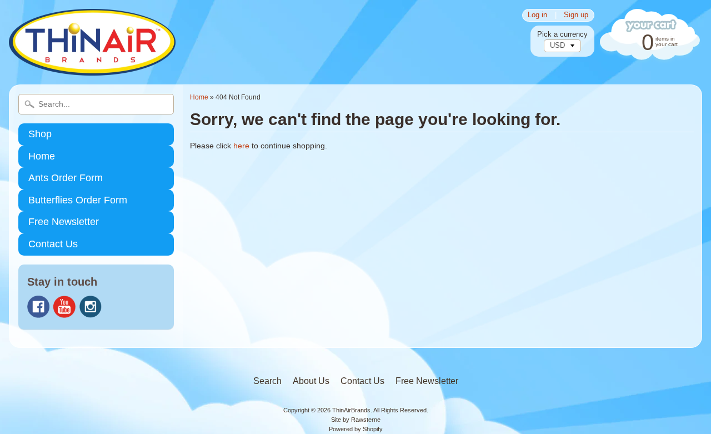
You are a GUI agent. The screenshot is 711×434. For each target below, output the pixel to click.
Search (267, 381)
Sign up (576, 15)
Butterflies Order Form (77, 200)
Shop (40, 133)
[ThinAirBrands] (92, 60)
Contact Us (53, 244)
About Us (311, 381)
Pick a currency (562, 34)
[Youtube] (64, 307)
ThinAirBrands (351, 410)
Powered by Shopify (356, 429)
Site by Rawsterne (355, 419)
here (241, 146)
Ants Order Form (65, 177)
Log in (537, 15)
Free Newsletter (63, 221)
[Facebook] (38, 307)
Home (41, 156)
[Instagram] (90, 307)
